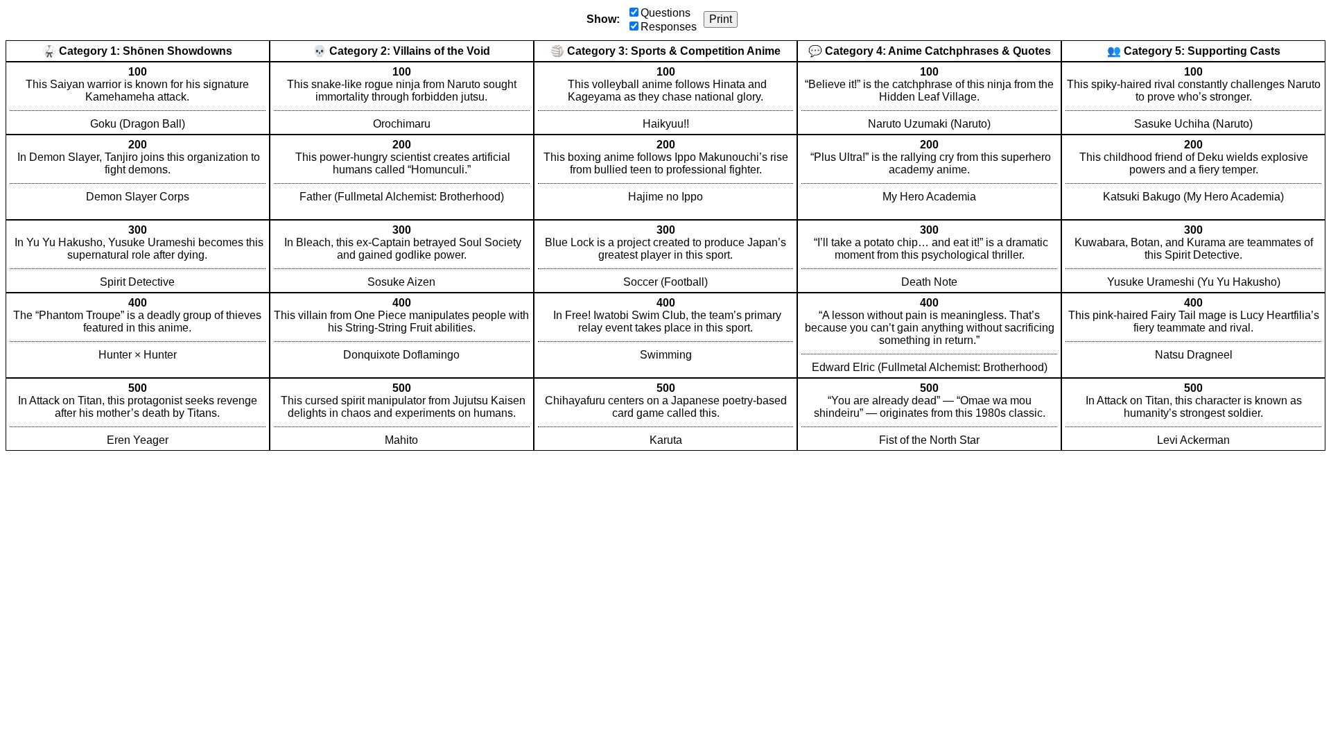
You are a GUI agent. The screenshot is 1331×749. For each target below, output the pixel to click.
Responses (669, 27)
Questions (665, 13)
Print (720, 19)
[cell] (138, 98)
